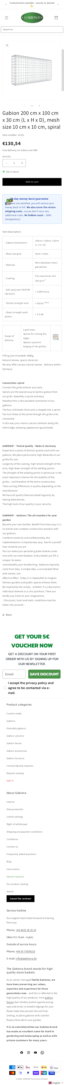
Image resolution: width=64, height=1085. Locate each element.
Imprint (11, 801)
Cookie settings (15, 816)
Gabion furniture (15, 758)
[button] (6, 17)
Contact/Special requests (20, 765)
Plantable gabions (16, 728)
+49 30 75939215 (25, 951)
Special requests (15, 876)
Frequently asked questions (21, 854)
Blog (9, 861)
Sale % (10, 780)
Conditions (12, 839)
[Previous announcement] (6, 4)
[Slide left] (24, 105)
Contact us (12, 846)
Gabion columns (15, 735)
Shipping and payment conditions (25, 831)
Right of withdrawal (17, 824)
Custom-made (14, 713)
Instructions (13, 869)
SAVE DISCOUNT (44, 674)
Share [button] (9, 614)
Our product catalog (17, 884)
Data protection (15, 809)
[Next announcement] (58, 4)
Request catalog (15, 773)
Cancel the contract (20, 898)
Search (10, 891)
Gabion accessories (17, 750)
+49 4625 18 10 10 (26, 930)
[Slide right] (39, 105)
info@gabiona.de (26, 958)
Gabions (11, 720)
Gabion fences (14, 743)
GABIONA (27, 1079)
